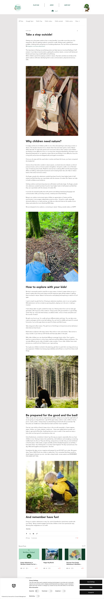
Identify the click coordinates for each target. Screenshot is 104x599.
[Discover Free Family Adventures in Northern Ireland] (75, 554)
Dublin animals (59, 21)
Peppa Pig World (49, 562)
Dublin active (69, 21)
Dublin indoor (48, 21)
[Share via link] (37, 533)
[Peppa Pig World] (52, 554)
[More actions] (77, 30)
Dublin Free (39, 21)
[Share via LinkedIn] (33, 533)
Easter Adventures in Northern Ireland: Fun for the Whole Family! (29, 563)
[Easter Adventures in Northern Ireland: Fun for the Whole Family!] (29, 554)
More (76, 21)
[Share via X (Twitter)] (30, 533)
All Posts (21, 21)
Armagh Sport (29, 21)
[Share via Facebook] (26, 533)
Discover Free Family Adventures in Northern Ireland (73, 563)
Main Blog (28, 528)
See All (83, 546)
